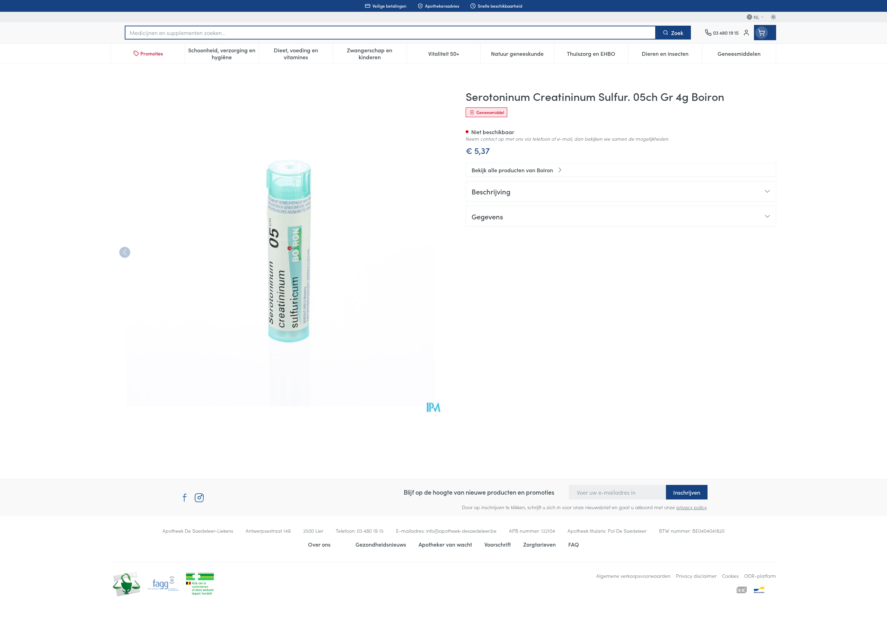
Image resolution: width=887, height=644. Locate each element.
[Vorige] (124, 252)
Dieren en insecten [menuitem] (672, 55)
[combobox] (390, 33)
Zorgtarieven (539, 544)
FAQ (573, 544)
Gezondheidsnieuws (380, 544)
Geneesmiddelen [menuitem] (747, 55)
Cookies (730, 575)
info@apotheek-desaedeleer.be (461, 530)
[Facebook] (184, 498)
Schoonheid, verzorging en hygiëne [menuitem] (223, 53)
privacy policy (691, 507)
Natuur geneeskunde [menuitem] (522, 55)
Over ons (319, 544)
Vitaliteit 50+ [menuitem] (454, 55)
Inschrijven (686, 492)
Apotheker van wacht (445, 544)
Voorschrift (497, 544)
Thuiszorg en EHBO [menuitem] (597, 55)
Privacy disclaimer (696, 575)
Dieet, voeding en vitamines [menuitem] (303, 53)
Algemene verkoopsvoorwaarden (633, 575)
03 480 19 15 (370, 530)
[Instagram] (199, 498)
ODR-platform (760, 575)
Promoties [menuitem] (151, 53)
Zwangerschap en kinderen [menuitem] (376, 53)
